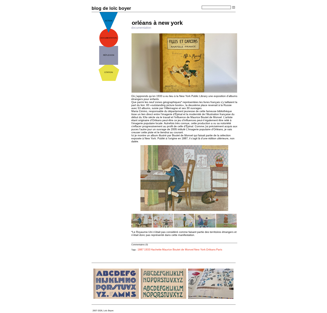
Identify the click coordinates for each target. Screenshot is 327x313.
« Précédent (173, 13)
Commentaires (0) (139, 244)
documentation (108, 38)
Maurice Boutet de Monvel (178, 249)
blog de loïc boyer (111, 8)
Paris (219, 249)
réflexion (108, 55)
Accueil (185, 13)
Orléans (211, 249)
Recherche (195, 7)
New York (200, 249)
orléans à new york (157, 23)
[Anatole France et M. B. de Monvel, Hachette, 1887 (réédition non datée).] (184, 146)
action (108, 21)
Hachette (156, 249)
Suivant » (197, 13)
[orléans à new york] (184, 34)
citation (108, 72)
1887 (141, 249)
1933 (147, 249)
